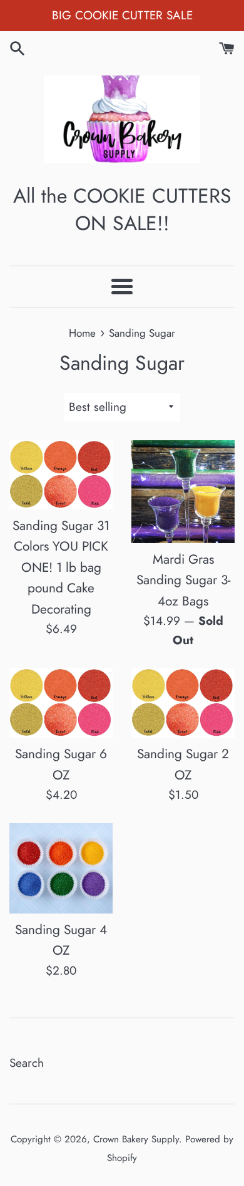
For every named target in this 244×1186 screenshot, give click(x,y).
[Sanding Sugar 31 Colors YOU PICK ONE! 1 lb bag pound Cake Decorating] (61, 474)
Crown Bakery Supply (136, 1139)
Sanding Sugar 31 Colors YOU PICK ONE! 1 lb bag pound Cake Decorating (61, 567)
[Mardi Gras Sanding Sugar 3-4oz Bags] (183, 491)
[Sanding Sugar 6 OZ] (61, 703)
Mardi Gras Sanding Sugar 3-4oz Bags (183, 580)
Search (26, 1062)
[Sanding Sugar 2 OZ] (183, 703)
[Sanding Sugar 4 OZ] (61, 868)
